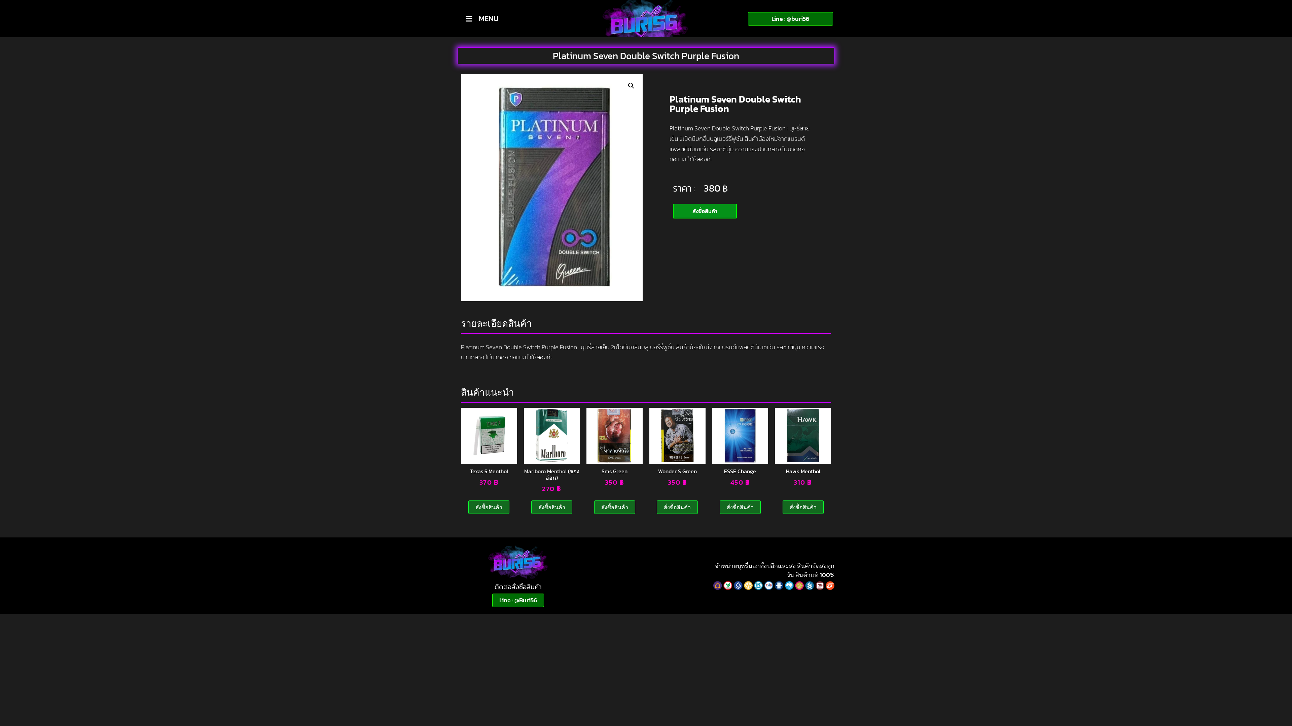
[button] (631, 86)
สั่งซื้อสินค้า (488, 507)
